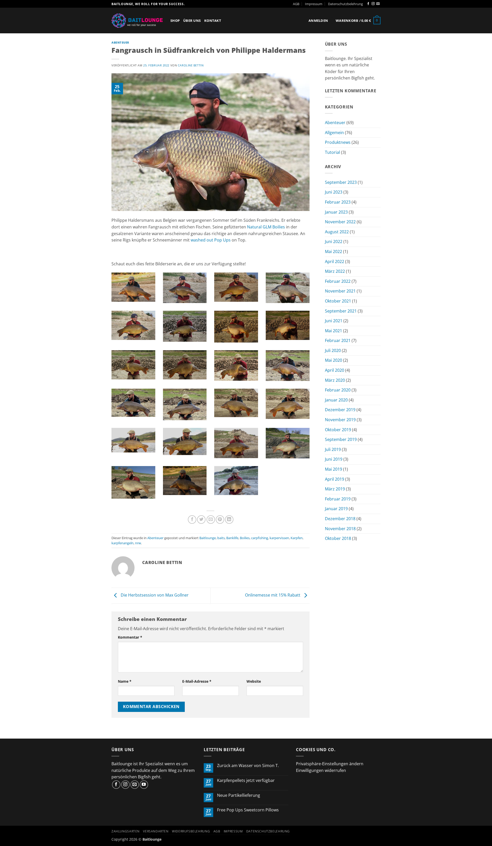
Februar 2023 (338, 202)
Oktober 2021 (338, 301)
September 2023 (341, 182)
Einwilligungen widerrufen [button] (321, 770)
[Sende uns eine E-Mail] (378, 4)
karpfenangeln (122, 543)
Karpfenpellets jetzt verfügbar (246, 780)
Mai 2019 (333, 469)
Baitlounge (207, 538)
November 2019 (340, 419)
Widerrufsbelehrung (191, 831)
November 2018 (340, 528)
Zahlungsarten (125, 831)
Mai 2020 (333, 360)
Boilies (245, 538)
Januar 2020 (336, 400)
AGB (296, 4)
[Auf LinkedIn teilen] (229, 519)
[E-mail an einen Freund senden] (211, 519)
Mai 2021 (333, 331)
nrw (138, 543)
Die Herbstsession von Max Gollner (154, 595)
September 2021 (341, 311)
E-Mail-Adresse (196, 681)
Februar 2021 (338, 340)
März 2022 (335, 271)
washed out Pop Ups (211, 240)
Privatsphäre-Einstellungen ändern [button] (329, 764)
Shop (175, 20)
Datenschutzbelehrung (345, 4)
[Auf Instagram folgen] (373, 4)
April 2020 (334, 370)
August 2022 (337, 232)
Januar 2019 (336, 508)
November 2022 (340, 222)
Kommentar (130, 637)
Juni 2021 (333, 321)
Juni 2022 (333, 241)
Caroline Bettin (190, 65)
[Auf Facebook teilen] (192, 519)
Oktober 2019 (338, 429)
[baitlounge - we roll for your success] (137, 20)
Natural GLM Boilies (266, 227)
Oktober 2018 (338, 538)
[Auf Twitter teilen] (201, 519)
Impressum (313, 4)
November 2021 (340, 291)
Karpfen (297, 538)
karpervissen (279, 538)
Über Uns (192, 20)
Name (124, 681)
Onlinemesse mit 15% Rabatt (273, 595)
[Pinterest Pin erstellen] (220, 519)
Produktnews (338, 142)
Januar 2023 (336, 212)
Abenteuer (120, 42)
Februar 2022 (338, 281)
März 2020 (335, 380)
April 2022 (334, 261)
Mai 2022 (333, 251)
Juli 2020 (333, 350)
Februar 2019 (338, 499)
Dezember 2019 (340, 409)
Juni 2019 (333, 459)
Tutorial (332, 152)
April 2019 (334, 479)
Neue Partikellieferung (238, 795)
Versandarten (155, 831)
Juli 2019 (333, 449)
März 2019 (335, 489)
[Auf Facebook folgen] (368, 4)
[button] (318, 20)
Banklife (232, 538)
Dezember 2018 (340, 518)
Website (254, 681)
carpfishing (259, 538)
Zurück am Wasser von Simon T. (248, 765)
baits (221, 538)
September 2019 (341, 439)
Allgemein (334, 132)
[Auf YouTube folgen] (144, 784)
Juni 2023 (333, 192)
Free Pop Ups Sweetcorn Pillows (248, 810)
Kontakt (212, 20)
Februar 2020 (338, 390)
